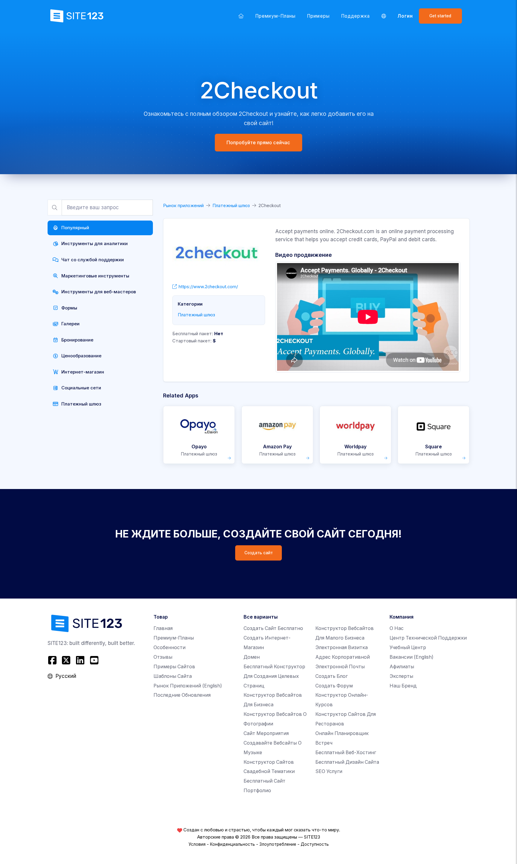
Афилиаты (402, 666)
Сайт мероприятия (266, 733)
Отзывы (162, 657)
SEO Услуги (328, 771)
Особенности (169, 647)
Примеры (318, 16)
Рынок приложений (183, 205)
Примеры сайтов (174, 666)
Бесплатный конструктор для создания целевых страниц (274, 676)
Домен (252, 657)
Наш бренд (403, 686)
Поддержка (355, 16)
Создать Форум (334, 686)
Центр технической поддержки (428, 638)
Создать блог (331, 676)
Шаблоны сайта (172, 676)
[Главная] (241, 16)
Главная (163, 628)
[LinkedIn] (80, 660)
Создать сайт (258, 552)
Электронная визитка (341, 647)
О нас (397, 628)
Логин (405, 16)
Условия (197, 844)
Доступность (315, 844)
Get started (440, 15)
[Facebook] (53, 660)
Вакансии (412, 657)
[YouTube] (94, 660)
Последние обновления (182, 695)
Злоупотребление (277, 844)
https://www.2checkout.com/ (208, 286)
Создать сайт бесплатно (273, 628)
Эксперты (401, 676)
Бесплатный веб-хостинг (345, 752)
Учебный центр (408, 647)
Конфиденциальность (232, 844)
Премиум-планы (275, 16)
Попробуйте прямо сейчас (259, 142)
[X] (66, 660)
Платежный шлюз (231, 205)
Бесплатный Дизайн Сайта (347, 762)
